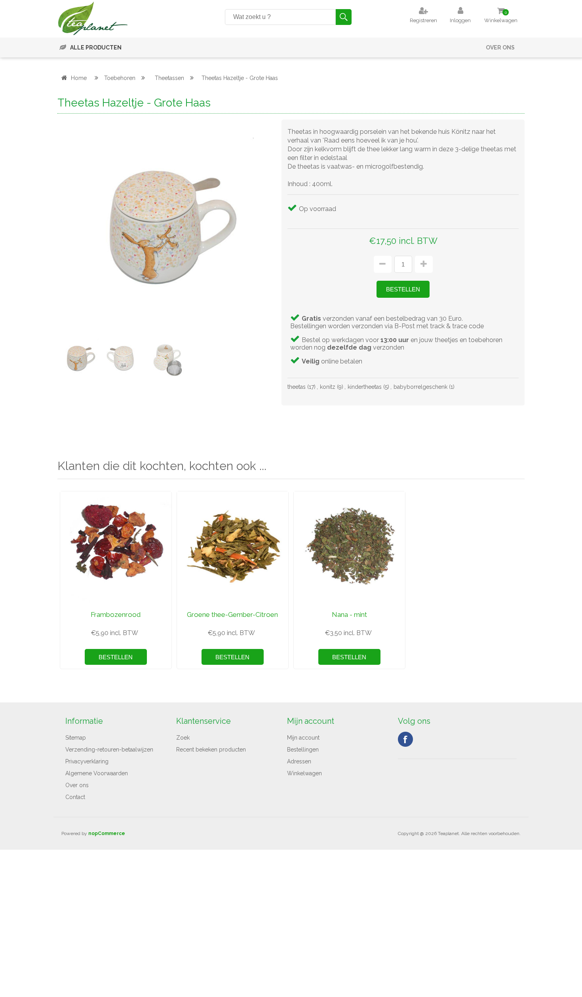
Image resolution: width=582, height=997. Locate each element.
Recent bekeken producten (211, 749)
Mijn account (303, 737)
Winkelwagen (304, 773)
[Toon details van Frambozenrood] (115, 547)
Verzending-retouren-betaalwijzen (109, 749)
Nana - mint (349, 614)
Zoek (183, 737)
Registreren (423, 20)
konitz (327, 387)
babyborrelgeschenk (420, 387)
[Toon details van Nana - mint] (349, 547)
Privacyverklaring (86, 761)
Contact (75, 797)
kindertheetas (365, 387)
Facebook (405, 739)
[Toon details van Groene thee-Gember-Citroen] (232, 547)
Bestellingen (303, 749)
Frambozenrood (116, 614)
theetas (296, 387)
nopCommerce (106, 833)
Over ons (500, 47)
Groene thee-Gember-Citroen (232, 614)
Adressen (299, 761)
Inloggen (460, 20)
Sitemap (75, 737)
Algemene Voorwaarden (96, 773)
